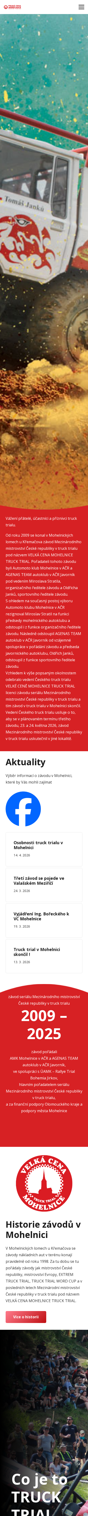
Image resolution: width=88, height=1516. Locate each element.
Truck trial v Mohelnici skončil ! (37, 952)
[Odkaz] (12, 7)
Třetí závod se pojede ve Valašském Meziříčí (39, 880)
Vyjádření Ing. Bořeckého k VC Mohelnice (41, 916)
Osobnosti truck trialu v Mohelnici (38, 845)
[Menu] (81, 7)
